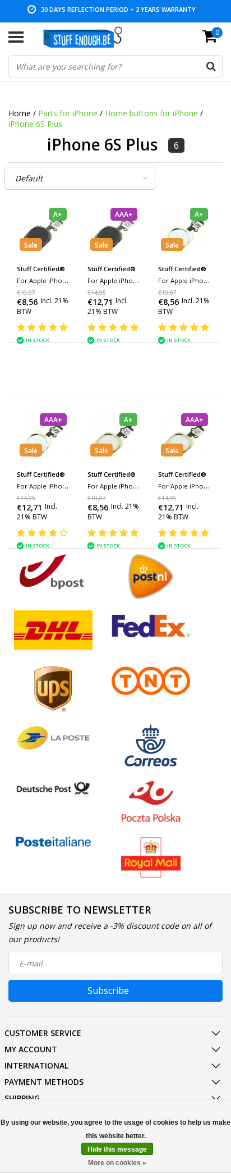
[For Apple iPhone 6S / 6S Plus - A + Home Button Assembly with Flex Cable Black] (44, 229)
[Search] (211, 66)
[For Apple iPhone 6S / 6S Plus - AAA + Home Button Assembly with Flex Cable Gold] (185, 435)
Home (19, 113)
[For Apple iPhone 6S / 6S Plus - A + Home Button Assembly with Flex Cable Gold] (114, 435)
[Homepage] (88, 37)
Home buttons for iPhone (151, 113)
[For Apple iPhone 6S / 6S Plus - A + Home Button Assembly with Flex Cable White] (185, 229)
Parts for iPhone (68, 113)
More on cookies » (117, 1163)
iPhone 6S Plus (35, 123)
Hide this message (117, 1149)
